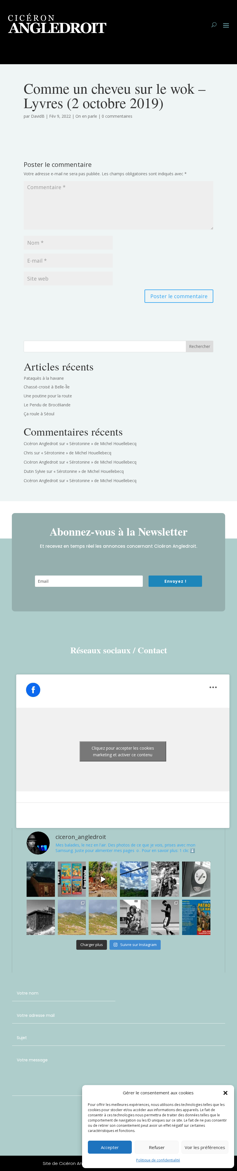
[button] (225, 1093)
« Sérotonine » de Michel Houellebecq (101, 443)
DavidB (38, 116)
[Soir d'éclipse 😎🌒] (72, 917)
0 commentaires (117, 116)
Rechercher (199, 346)
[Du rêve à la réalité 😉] (134, 917)
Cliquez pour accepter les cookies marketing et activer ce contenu (123, 751)
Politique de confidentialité (158, 1160)
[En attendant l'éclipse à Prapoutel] (103, 917)
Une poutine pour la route (48, 396)
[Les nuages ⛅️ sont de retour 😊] (134, 879)
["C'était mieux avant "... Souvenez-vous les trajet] (196, 879)
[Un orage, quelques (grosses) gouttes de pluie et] (103, 879)
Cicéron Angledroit (41, 443)
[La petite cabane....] (41, 917)
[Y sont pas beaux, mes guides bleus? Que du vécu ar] (72, 879)
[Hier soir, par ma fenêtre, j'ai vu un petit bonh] (41, 879)
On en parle (86, 116)
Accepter (110, 1147)
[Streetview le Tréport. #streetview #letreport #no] (165, 917)
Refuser (157, 1147)
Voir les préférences (205, 1147)
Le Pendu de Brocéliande (47, 404)
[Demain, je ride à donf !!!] (165, 879)
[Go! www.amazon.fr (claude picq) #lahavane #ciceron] (196, 917)
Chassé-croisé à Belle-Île (47, 387)
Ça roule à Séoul (39, 413)
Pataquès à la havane (44, 378)
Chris (28, 453)
